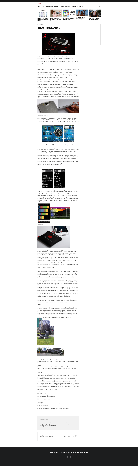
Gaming (62, 6)
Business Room (75, 6)
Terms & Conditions (84, 452)
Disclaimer (77, 452)
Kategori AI (56, 6)
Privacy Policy (71, 452)
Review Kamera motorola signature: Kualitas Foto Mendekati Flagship (80, 18)
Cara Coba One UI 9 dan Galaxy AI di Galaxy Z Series (68, 19)
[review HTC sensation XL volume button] (68, 112)
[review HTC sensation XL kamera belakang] (47, 112)
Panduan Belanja (49, 6)
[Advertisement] (90, 35)
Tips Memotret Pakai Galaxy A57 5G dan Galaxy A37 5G (94, 19)
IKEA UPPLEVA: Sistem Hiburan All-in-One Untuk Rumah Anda (46, 436)
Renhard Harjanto (40, 30)
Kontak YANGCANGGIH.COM (61, 452)
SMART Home (81, 6)
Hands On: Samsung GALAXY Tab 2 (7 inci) (70, 436)
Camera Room (67, 6)
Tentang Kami (52, 452)
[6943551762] (45, 344)
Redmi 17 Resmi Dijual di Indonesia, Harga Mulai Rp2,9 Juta (55, 19)
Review (43, 6)
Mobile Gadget (46, 30)
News (39, 6)
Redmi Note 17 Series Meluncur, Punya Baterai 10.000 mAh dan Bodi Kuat (43, 19)
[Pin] (47, 412)
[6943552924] (50, 355)
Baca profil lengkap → (44, 426)
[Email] (50, 412)
